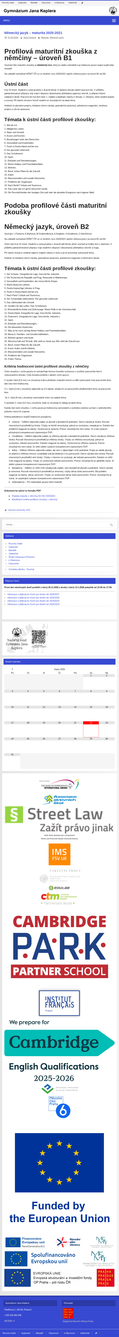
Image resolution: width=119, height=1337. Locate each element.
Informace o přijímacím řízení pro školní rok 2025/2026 (33, 597)
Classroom (46, 3)
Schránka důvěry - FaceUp (21, 569)
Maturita (45, 37)
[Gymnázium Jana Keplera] (59, 14)
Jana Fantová (29, 37)
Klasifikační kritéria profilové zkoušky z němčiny (34, 499)
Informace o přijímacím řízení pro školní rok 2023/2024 (33, 601)
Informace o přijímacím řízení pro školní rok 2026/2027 (33, 594)
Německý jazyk (57, 37)
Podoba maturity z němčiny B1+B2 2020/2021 (33, 496)
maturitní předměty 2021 (19, 510)
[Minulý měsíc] (12, 669)
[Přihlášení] (82, 3)
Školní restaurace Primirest (21, 557)
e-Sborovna (59, 3)
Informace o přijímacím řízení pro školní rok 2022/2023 (33, 604)
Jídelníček (72, 3)
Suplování (22, 3)
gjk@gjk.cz (9, 1320)
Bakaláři (34, 3)
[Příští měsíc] (107, 669)
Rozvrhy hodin (8, 3)
